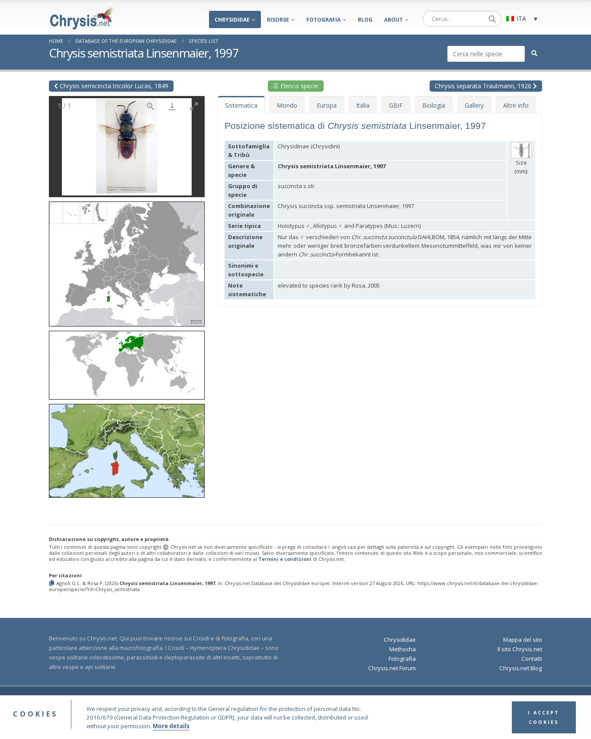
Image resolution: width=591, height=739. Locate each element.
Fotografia (323, 19)
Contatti (531, 658)
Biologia (433, 105)
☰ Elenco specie (295, 86)
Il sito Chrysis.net (520, 649)
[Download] (172, 106)
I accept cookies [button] (543, 717)
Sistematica (241, 105)
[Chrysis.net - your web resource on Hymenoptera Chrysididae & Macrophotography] (81, 18)
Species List (203, 41)
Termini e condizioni (285, 559)
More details (171, 726)
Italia (362, 105)
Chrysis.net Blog (520, 668)
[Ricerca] (492, 18)
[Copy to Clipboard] (52, 583)
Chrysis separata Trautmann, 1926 (484, 86)
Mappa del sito (522, 639)
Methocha (402, 649)
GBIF (396, 105)
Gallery (474, 105)
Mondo (287, 105)
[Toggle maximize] (194, 106)
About (393, 19)
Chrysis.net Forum (392, 668)
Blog (365, 19)
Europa (327, 105)
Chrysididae (232, 19)
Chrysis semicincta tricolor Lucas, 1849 (113, 86)
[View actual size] (150, 106)
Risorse (278, 19)
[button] (127, 261)
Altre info (516, 105)
